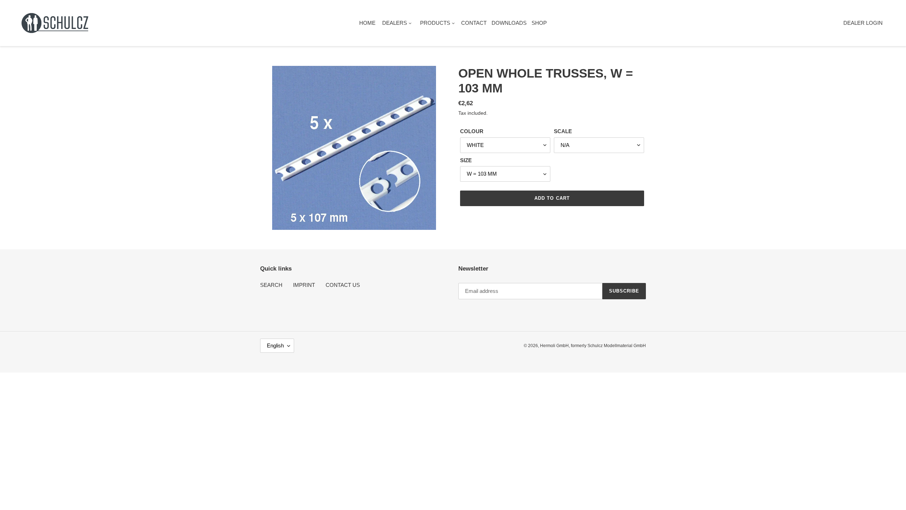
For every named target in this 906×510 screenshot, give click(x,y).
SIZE (466, 160)
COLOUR (471, 131)
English (275, 345)
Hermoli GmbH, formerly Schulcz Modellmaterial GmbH (593, 345)
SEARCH (271, 285)
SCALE (563, 131)
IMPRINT (304, 285)
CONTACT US (343, 285)
